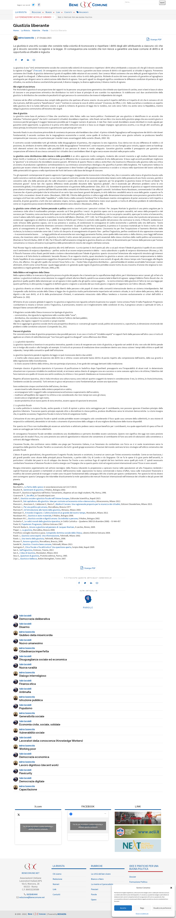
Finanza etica (27, 683)
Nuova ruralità (28, 667)
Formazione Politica (138, 881)
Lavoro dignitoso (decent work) (38, 765)
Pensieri (94, 889)
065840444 (31, 894)
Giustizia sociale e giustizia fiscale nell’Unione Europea (45, 498)
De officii (30, 495)
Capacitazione (28, 789)
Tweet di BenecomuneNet (38, 827)
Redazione (36, 12)
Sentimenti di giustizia (33, 489)
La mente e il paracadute (102, 884)
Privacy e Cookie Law (142, 913)
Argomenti (84, 12)
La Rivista (59, 866)
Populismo (25, 708)
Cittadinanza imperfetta (34, 651)
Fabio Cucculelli (25, 616)
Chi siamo (57, 873)
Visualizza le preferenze (162, 908)
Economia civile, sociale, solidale (39, 724)
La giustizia (27, 530)
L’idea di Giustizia (27, 552)
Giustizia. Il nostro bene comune (37, 544)
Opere (93, 899)
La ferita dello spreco (33, 487)
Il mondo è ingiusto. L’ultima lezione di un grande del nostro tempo (55, 512)
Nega (142, 908)
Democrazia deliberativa (34, 618)
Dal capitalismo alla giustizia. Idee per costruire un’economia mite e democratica (59, 501)
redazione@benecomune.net (32, 897)
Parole (94, 894)
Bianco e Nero (97, 879)
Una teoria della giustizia (33, 538)
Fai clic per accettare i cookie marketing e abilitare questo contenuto (38, 827)
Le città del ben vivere (101, 873)
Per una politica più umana (35, 507)
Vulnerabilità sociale (32, 732)
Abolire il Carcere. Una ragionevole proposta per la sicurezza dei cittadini (88, 504)
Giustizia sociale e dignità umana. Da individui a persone (53, 518)
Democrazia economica (34, 757)
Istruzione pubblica (31, 700)
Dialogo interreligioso (32, 675)
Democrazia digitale (31, 781)
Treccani (37, 70)
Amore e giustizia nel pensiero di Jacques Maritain (51, 527)
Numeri (48, 12)
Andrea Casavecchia (26, 38)
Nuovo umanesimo (31, 643)
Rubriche (97, 866)
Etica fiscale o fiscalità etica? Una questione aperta (48, 547)
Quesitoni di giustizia (29, 555)
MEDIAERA (61, 914)
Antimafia (25, 692)
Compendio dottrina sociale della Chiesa (64, 532)
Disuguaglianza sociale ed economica (43, 659)
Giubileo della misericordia (36, 635)
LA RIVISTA (21, 12)
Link (58, 12)
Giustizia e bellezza (28, 558)
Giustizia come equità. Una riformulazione (40, 535)
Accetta (123, 908)
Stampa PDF (156, 39)
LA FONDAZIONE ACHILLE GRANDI (33, 17)
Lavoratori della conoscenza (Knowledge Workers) (51, 740)
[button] (171, 888)
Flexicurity (25, 773)
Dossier (132, 876)
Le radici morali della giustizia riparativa (42, 521)
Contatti (68, 12)
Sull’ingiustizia (26, 550)
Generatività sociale (31, 716)
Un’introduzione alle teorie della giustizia (42, 509)
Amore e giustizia (31, 541)
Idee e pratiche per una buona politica (75, 17)
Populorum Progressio (31, 524)
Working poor (27, 748)
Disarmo (24, 627)
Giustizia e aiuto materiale (39, 515)
